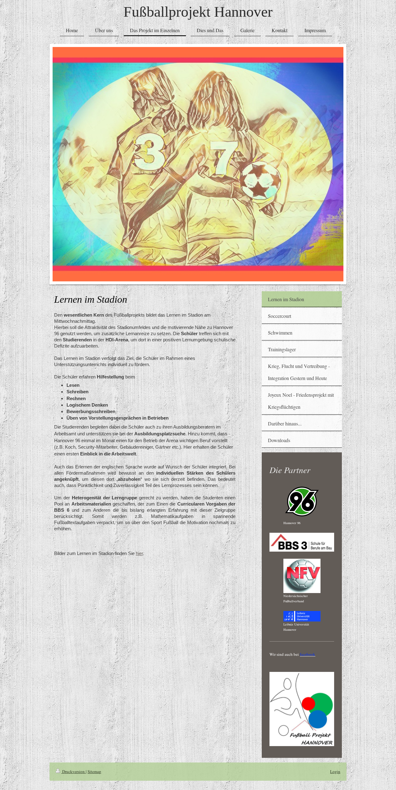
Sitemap (94, 771)
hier (139, 553)
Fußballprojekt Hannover (198, 11)
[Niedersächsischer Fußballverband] (302, 576)
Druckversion (73, 771)
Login (335, 771)
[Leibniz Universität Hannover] (302, 616)
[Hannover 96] (302, 501)
